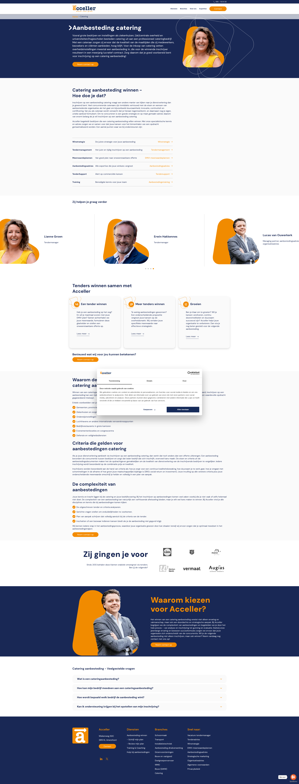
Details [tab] (149, 381)
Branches (183, 9)
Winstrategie (164, 141)
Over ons (193, 9)
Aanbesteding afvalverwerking (169, 748)
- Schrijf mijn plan (135, 739)
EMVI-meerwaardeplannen (157, 158)
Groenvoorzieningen (164, 752)
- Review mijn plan (135, 743)
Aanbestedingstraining (159, 182)
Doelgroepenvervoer (164, 760)
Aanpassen (147, 410)
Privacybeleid (193, 769)
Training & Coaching (136, 748)
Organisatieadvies (195, 760)
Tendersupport (163, 174)
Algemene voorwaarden (198, 764)
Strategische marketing (198, 756)
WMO (157, 764)
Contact (218, 8)
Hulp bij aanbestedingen (138, 752)
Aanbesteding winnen (137, 735)
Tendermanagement (160, 150)
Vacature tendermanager (199, 735)
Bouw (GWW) (161, 769)
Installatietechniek (163, 743)
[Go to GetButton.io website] (293, 781)
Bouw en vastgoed (163, 756)
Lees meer (82, 333)
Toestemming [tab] (114, 381)
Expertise (203, 9)
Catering (159, 773)
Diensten (174, 9)
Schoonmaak (161, 735)
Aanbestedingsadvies (160, 166)
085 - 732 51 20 (221, 2)
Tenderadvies (193, 739)
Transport (159, 739)
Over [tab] (185, 381)
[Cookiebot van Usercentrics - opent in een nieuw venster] (189, 373)
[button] (145, 268)
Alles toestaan (183, 410)
